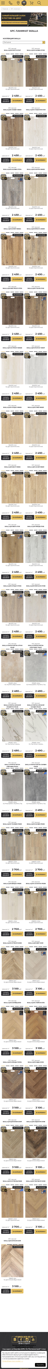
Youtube (33, 1339)
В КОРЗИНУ (17, 101)
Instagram (27, 1339)
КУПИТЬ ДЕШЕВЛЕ (6, 100)
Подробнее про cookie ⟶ (12, 1361)
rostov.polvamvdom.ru (24, 3)
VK (15, 1339)
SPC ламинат (15, 9)
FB (21, 1339)
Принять (40, 1365)
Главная (5, 9)
